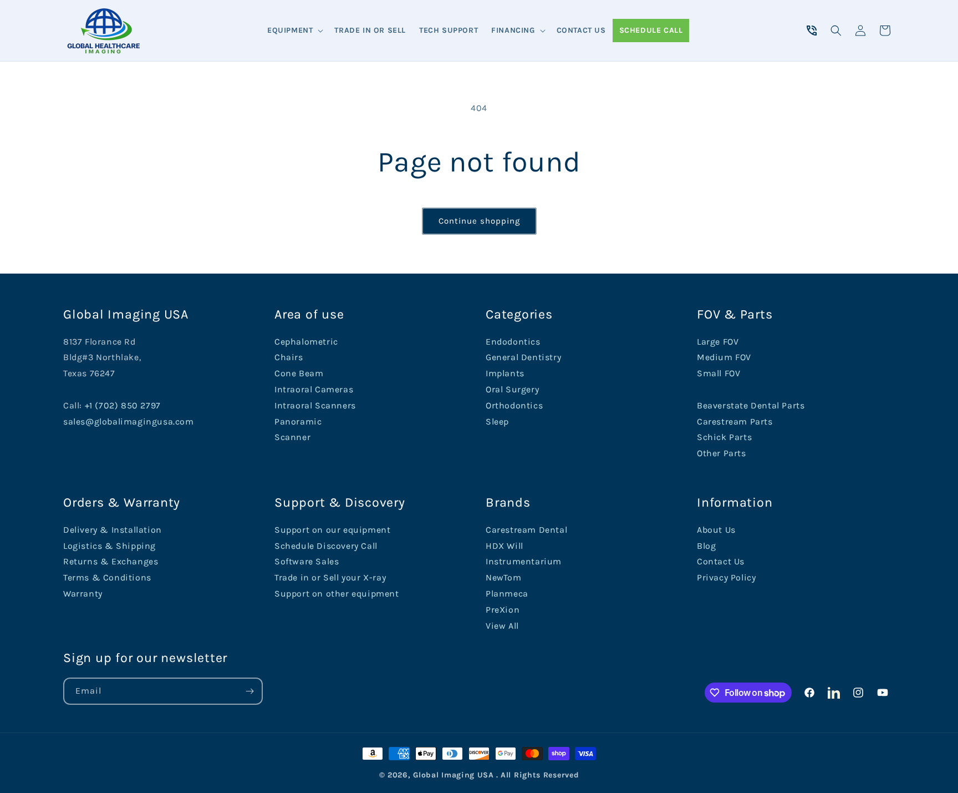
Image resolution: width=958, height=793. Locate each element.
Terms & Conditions (107, 577)
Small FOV (718, 373)
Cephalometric (306, 341)
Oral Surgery (512, 389)
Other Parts (721, 453)
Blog (706, 546)
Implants (505, 373)
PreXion (502, 609)
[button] (294, 30)
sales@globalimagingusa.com (128, 421)
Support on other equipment (336, 593)
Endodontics (513, 341)
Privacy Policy (726, 577)
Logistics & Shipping (109, 546)
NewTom (504, 577)
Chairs (288, 357)
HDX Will (504, 546)
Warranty (83, 593)
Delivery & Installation (112, 529)
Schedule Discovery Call (326, 546)
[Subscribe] (249, 691)
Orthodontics (514, 405)
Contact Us (721, 561)
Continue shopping (479, 221)
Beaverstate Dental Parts (750, 405)
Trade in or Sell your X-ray (330, 577)
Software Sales (306, 561)
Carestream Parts (735, 421)
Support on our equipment (332, 529)
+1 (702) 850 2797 (123, 405)
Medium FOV (724, 357)
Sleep (497, 421)
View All (502, 625)
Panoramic (298, 421)
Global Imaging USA (453, 775)
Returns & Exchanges (110, 561)
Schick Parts (724, 437)
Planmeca (507, 593)
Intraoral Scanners (315, 405)
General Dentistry (523, 357)
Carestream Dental (526, 529)
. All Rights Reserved (537, 775)
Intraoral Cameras (313, 389)
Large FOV (717, 341)
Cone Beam (298, 373)
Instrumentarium (524, 561)
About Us (716, 529)
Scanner (292, 437)
